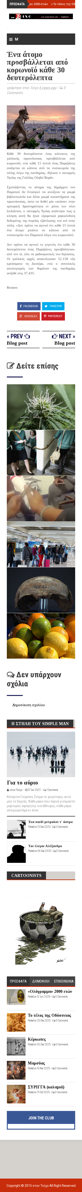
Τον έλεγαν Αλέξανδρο (45, 846)
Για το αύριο (22, 782)
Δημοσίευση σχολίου (29, 705)
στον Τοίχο (41, 1185)
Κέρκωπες (37, 1039)
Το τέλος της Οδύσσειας (49, 1015)
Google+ (30, 316)
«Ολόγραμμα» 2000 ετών (30, 4)
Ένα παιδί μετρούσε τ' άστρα (50, 822)
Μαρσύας (36, 1063)
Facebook (30, 306)
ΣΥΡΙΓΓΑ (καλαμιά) (46, 1087)
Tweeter (55, 306)
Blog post (17, 343)
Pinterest (54, 316)
